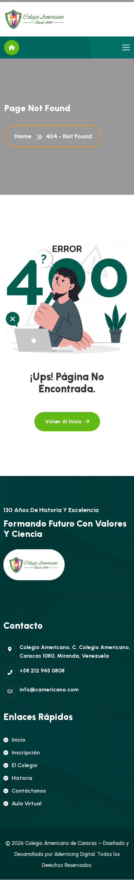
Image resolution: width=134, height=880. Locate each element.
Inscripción (26, 752)
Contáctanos (29, 790)
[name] (35, 19)
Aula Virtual (27, 803)
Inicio (18, 739)
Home (24, 136)
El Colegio (24, 765)
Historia (22, 778)
